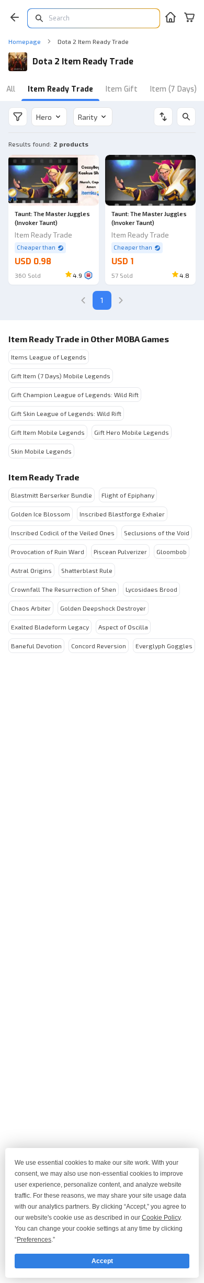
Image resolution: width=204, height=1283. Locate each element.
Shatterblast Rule (86, 570)
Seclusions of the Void (156, 532)
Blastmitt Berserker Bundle (51, 495)
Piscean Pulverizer (120, 551)
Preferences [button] (34, 1239)
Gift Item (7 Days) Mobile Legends (60, 375)
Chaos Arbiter (31, 608)
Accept (102, 1261)
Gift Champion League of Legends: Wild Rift (75, 394)
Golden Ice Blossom (40, 513)
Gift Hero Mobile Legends (131, 432)
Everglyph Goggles (163, 645)
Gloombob (171, 551)
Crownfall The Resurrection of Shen (63, 589)
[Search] (186, 116)
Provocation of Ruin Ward (47, 551)
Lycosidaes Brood (151, 589)
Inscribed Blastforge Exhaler (122, 513)
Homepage (24, 41)
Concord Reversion (98, 645)
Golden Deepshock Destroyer (103, 608)
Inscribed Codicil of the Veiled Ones (63, 532)
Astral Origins (31, 570)
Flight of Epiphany (127, 495)
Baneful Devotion (36, 645)
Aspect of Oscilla (123, 627)
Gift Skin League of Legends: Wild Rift (66, 413)
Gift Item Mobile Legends (48, 432)
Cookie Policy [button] (161, 1217)
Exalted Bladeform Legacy (50, 627)
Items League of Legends (48, 357)
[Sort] (163, 116)
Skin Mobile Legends (41, 451)
